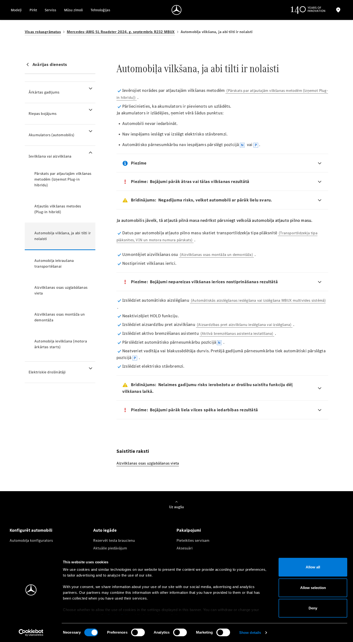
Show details (250, 632)
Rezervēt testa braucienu (114, 540)
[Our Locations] (338, 10)
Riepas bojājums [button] (42, 113)
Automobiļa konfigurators (31, 540)
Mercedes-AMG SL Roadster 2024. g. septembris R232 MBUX (121, 31)
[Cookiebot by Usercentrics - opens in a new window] (31, 632)
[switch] (138, 632)
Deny (313, 608)
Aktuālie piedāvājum (110, 548)
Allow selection (313, 588)
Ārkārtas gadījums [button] (44, 92)
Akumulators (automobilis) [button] (51, 134)
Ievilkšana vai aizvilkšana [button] (50, 156)
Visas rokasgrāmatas (43, 31)
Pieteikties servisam (192, 540)
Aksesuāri (184, 548)
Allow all (313, 567)
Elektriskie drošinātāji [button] (47, 372)
